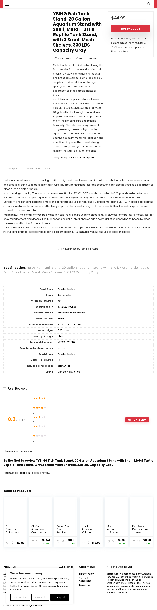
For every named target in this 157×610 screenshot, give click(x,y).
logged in (24, 473)
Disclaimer (84, 585)
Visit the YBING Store (69, 371)
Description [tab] (13, 168)
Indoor (61, 348)
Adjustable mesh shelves (71, 312)
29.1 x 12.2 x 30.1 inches (69, 324)
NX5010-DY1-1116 (66, 342)
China (61, 336)
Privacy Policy (86, 573)
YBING (61, 318)
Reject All (40, 597)
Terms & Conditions (85, 579)
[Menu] (7, 4)
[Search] (149, 4)
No (59, 359)
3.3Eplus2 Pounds (67, 306)
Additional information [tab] (39, 168)
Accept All (60, 597)
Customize (20, 597)
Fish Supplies (88, 157)
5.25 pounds (65, 330)
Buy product (130, 28)
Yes (60, 300)
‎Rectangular (64, 295)
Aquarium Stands (72, 157)
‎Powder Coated (66, 289)
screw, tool (64, 365)
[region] (40, 586)
